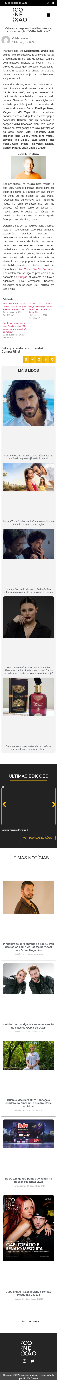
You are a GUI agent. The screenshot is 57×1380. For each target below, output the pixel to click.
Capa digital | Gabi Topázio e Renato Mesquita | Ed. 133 (28, 1293)
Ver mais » (34, 1321)
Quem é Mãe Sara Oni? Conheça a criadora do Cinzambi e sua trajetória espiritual (28, 1103)
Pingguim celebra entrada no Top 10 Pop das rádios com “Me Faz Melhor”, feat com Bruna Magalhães (28, 947)
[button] (48, 15)
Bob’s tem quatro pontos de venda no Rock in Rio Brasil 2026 (28, 1180)
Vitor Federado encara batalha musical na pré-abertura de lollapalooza (14, 306)
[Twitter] (53, 3)
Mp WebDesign (30, 1378)
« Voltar (21, 1321)
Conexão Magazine (29, 1375)
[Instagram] (47, 3)
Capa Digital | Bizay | (10, 830)
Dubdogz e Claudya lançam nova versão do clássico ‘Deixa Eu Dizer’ (28, 1026)
